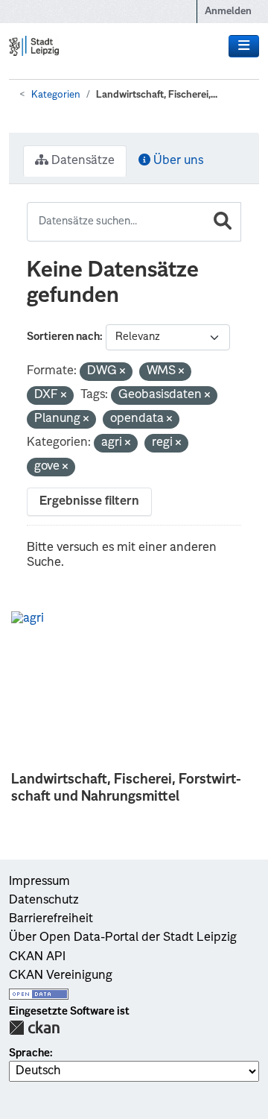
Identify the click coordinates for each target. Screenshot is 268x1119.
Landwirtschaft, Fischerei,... (156, 95)
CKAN (34, 1028)
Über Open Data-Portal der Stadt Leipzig (123, 938)
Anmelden (228, 11)
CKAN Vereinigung (60, 976)
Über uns (176, 161)
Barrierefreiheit (51, 919)
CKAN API (37, 957)
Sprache (29, 1053)
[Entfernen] (122, 372)
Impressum (39, 882)
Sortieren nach (63, 337)
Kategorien (55, 95)
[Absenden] (222, 222)
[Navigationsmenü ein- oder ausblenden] (244, 46)
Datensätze (81, 161)
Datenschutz (44, 901)
